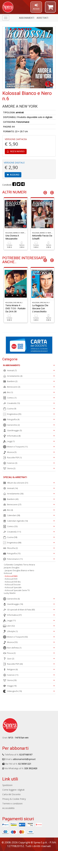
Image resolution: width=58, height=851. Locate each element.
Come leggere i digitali (13, 789)
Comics (11, 397)
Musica (11, 452)
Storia (11, 468)
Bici (10, 392)
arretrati (20, 112)
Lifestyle (12, 631)
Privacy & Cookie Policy (14, 798)
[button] (50, 8)
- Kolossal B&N (10, 576)
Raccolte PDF (14, 457)
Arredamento (14, 376)
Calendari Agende (17, 520)
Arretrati (42, 18)
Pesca (11, 653)
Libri (11, 625)
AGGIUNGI (14, 175)
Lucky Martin (10, 593)
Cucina (11, 408)
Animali (12, 370)
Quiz (10, 658)
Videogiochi (14, 691)
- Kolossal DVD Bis (12, 581)
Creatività (13, 403)
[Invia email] (23, 184)
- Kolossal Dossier (12, 584)
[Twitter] (18, 184)
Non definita (14, 647)
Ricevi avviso (17, 151)
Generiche (13, 425)
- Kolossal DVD (10, 578)
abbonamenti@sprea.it (24, 759)
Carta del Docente (11, 794)
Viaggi (11, 685)
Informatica (13, 435)
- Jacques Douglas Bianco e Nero (19, 570)
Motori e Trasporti (17, 446)
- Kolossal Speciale (12, 587)
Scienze (12, 463)
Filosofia (12, 548)
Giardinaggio (14, 430)
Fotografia (13, 419)
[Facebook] (14, 184)
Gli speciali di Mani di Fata (21, 609)
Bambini (12, 381)
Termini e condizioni (12, 803)
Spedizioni (7, 785)
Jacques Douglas (11, 567)
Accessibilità (8, 808)
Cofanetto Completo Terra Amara (19, 564)
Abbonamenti (26, 18)
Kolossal (8, 573)
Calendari (13, 515)
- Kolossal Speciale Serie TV (17, 590)
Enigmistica (14, 414)
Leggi (11, 441)
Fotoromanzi (22, 121)
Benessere (13, 386)
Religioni (12, 669)
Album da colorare (17, 482)
